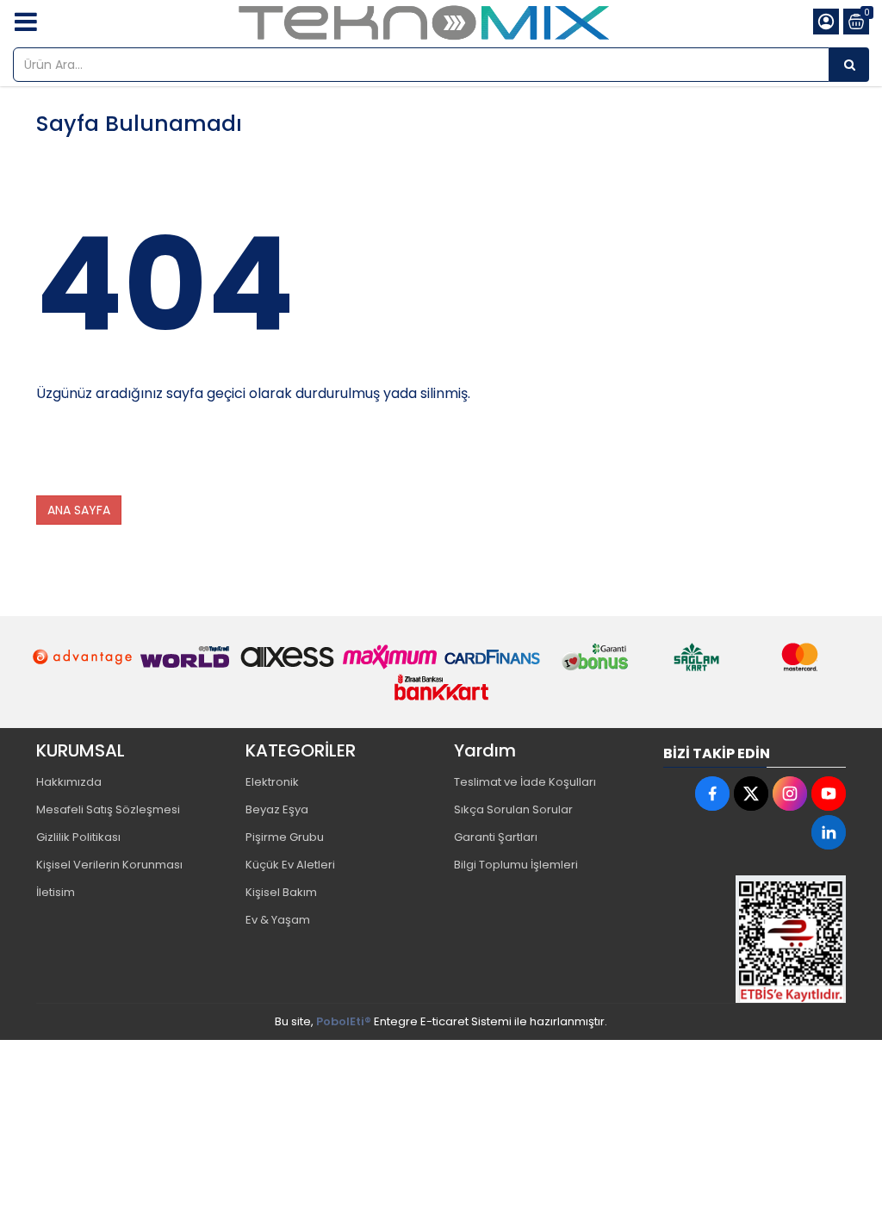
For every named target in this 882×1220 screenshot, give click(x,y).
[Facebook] (712, 793)
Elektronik (272, 782)
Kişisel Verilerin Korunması (109, 864)
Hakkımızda (69, 782)
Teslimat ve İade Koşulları (525, 782)
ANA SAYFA (78, 510)
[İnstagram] (790, 793)
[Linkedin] (828, 832)
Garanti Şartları (495, 837)
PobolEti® (343, 1021)
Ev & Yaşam (277, 920)
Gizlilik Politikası (78, 837)
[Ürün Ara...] (849, 64)
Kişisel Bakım (281, 892)
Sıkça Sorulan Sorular (513, 809)
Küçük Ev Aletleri (290, 864)
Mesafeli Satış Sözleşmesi (108, 809)
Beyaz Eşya (276, 809)
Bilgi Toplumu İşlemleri (516, 864)
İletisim (55, 892)
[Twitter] (751, 793)
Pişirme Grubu (284, 837)
